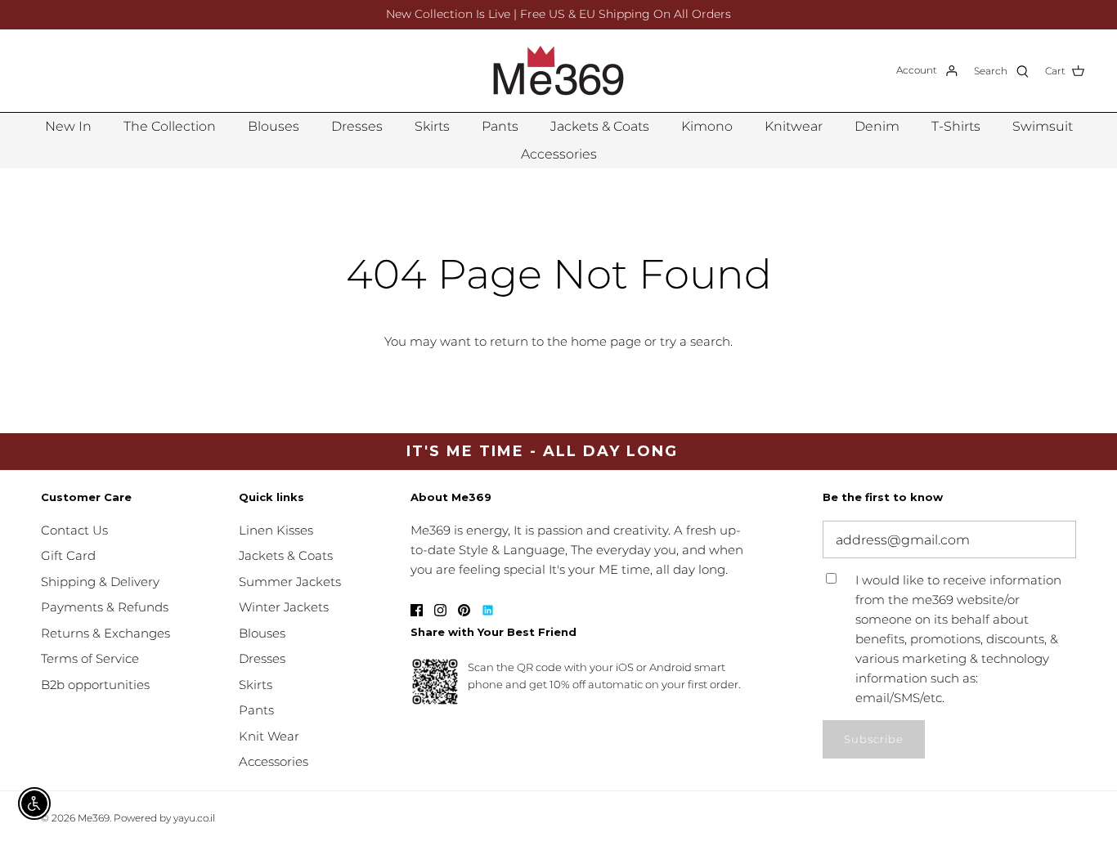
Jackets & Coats (599, 126)
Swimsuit (1042, 126)
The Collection (169, 126)
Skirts (432, 126)
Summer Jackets (290, 581)
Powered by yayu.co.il (164, 818)
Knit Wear (269, 736)
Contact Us (74, 530)
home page (606, 341)
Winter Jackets (284, 607)
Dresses (357, 126)
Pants (500, 126)
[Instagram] (440, 610)
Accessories (559, 154)
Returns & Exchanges (105, 633)
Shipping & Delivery (100, 581)
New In (68, 126)
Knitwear (794, 126)
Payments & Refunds (104, 607)
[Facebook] (416, 610)
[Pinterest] (464, 610)
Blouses (273, 126)
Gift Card (68, 555)
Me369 (94, 818)
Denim (877, 126)
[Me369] (558, 71)
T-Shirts (955, 126)
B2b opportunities (95, 684)
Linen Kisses (276, 530)
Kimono (707, 126)
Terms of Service (90, 658)
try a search (695, 341)
